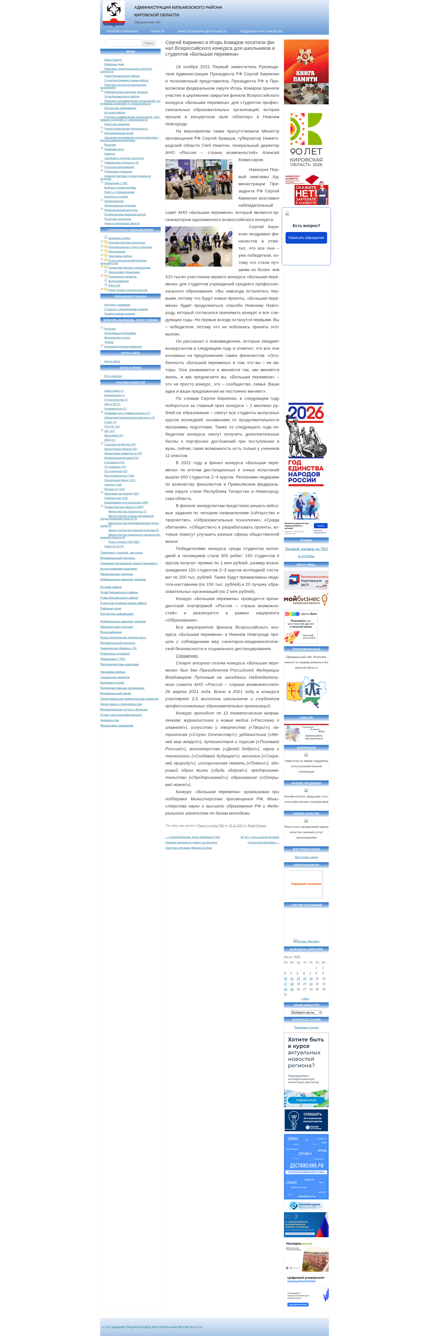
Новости (157, 31)
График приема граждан (119, 313)
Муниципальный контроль (121, 210)
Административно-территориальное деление (125, 177)
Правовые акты (114, 149)
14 (311, 978)
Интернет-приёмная (122, 31)
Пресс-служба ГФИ (211, 825)
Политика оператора (117, 219)
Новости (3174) (114, 546)
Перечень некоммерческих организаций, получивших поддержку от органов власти (130, 102)
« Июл (305, 998)
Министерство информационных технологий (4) (129, 524)
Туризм (108, 342)
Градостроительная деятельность (126, 128)
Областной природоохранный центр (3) (129, 417)
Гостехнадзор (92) (116, 471)
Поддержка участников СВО (261, 31)
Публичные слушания (118, 171)
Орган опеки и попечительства (127, 290)
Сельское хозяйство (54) (120, 444)
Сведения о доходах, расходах (124, 158)
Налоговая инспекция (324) (121, 493)
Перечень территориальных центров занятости (126, 70)
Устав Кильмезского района (121, 96)
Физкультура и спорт (117, 337)
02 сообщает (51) (115, 466)
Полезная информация (119, 167)
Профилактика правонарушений (125, 214)
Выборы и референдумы (120, 187)
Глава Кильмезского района (122, 76)
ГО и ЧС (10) (112, 426)
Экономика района (120, 256)
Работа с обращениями (119, 192)
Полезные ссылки (306, 1027)
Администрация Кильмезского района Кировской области (178, 11)
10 (285, 978)
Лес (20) (109, 431)
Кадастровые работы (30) (120, 449)
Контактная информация (120, 108)
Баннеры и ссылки (116, 196)
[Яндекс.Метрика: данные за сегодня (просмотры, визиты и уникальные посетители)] (306, 941)
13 (304, 978)
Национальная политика (120, 205)
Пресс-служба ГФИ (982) (124, 542)
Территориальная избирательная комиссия (129, 698)
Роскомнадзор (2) (115, 408)
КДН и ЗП (114, 285)
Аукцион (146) (113, 484)
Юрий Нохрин (257, 825)
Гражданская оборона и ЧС (121, 162)
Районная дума (114, 64)
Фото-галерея (113, 376)
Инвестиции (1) (114, 390)
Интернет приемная (117, 304)
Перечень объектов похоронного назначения (123, 86)
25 (292, 989)
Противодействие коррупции (126, 242)
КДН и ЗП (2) (112, 404)
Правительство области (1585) (123, 507)
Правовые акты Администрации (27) (127, 413)
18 (292, 984)
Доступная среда (306, 857)
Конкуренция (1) (114, 395)
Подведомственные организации (129, 267)
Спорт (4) (110, 422)
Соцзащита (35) (114, 462)
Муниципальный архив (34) (121, 457)
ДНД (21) (110, 440)
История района (114, 112)
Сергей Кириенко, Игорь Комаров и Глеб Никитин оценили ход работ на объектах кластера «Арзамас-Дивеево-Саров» (192, 842)
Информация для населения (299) (126, 502)
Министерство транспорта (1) (127, 511)
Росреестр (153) (114, 489)
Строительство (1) (116, 399)
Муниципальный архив (118, 133)
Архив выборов (114, 201)
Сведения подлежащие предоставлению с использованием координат (129, 139)
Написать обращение (306, 238)
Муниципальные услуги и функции (130, 247)
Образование (117, 251)
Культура (110, 328)
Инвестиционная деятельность (202, 31)
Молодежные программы (120, 333)
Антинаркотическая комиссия (123, 346)
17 (285, 984)
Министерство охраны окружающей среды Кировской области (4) (127, 517)
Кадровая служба (119, 238)
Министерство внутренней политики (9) (133, 530)
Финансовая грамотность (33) (123, 453)
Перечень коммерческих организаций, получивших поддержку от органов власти (130, 118)
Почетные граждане (117, 124)
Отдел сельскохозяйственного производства (123, 262)
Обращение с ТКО (115, 183)
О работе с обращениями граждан (126, 309)
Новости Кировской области (122, 223)
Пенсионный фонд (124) (119, 480)
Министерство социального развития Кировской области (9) (130, 536)
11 (291, 978)
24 (285, 989)
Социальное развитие (122, 276)
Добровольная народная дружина (126, 92)
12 (298, 978)
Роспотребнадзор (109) (119, 475)
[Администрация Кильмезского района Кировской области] (113, 27)
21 (311, 984)
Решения (110, 144)
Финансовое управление (124, 272)
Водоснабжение (118, 281)
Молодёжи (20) (113, 435)
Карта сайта (112, 361)
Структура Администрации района (126, 80)
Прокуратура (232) (116, 498)
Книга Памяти (113, 59)
